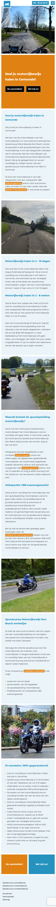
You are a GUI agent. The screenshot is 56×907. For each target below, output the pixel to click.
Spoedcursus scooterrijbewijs (15, 889)
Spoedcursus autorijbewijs (14, 883)
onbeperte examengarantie (19, 535)
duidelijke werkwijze (34, 671)
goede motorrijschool (16, 190)
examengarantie (13, 183)
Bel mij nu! (42, 864)
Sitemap (6, 900)
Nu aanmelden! (14, 864)
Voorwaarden (8, 897)
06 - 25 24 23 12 (40, 3)
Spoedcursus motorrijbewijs (15, 886)
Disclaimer (7, 893)
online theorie (22, 455)
